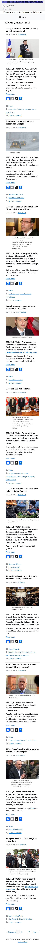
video (32, 808)
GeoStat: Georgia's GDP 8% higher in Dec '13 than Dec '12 (22, 490)
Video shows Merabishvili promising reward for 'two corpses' (22, 750)
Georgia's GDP (14, 567)
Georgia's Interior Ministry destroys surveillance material (22, 29)
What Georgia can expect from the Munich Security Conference (21, 577)
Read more (10, 94)
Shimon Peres (11, 479)
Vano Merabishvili (15, 829)
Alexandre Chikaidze (16, 109)
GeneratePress (22, 942)
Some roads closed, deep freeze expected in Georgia (20, 122)
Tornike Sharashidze (22, 655)
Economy (12, 564)
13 (29, 932)
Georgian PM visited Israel (18, 388)
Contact (9, 9)
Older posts (12, 932)
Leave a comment (15, 115)
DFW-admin (21, 582)
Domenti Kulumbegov (17, 740)
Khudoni (29, 919)
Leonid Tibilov (31, 740)
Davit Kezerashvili (15, 380)
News (11, 106)
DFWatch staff (22, 34)
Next (36, 932)
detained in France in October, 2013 (21, 352)
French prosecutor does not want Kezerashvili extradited (20, 307)
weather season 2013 (16, 197)
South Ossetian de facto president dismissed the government (21, 665)
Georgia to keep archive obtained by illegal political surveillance (22, 208)
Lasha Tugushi (14, 294)
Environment (13, 194)
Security (17, 649)
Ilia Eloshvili (13, 919)
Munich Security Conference (19, 652)
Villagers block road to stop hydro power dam (21, 839)
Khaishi (22, 919)
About (4, 9)
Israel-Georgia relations (26, 476)
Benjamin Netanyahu (16, 473)
